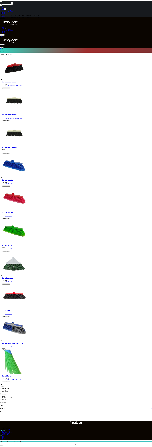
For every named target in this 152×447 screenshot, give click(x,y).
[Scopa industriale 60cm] (14, 144)
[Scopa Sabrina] (14, 307)
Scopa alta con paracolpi (9, 82)
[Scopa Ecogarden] (14, 275)
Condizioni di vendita (6, 431)
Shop (3, 28)
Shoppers (4, 396)
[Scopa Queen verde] (14, 242)
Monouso (4, 393)
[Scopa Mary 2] (14, 373)
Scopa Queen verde (8, 245)
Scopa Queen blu (7, 180)
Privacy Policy (5, 434)
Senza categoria (5, 388)
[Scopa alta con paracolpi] (14, 79)
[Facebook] (0, 19)
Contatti (3, 32)
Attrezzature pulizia (18, 85)
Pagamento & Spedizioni (7, 432)
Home (3, 27)
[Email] (3, 19)
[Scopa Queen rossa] (14, 209)
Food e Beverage (8, 29)
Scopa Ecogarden (7, 278)
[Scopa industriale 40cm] (14, 112)
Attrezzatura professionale (9, 85)
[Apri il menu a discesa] (5, 28)
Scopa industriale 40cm (9, 114)
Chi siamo (4, 31)
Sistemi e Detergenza (9, 30)
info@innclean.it (8, 429)
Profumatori (5, 394)
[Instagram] (2, 19)
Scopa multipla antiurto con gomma (13, 343)
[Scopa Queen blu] (14, 177)
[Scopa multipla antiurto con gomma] (14, 340)
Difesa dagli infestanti (6, 390)
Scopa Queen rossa (8, 212)
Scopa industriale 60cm (9, 147)
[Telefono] (4, 19)
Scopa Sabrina (6, 310)
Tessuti (4, 399)
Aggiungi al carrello (6, 120)
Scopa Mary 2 (6, 376)
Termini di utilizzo (5, 433)
